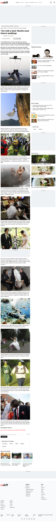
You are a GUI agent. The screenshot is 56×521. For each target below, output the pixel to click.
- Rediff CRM (27, 494)
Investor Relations (27, 515)
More (40, 2)
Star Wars (5, 443)
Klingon (22, 443)
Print (29, 434)
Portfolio (2, 509)
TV (37, 2)
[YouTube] (31, 519)
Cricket (42, 492)
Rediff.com (43, 514)
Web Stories (34, 153)
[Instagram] (29, 519)
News (22, 2)
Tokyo (34, 129)
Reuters (4, 446)
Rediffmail (27, 486)
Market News (3, 505)
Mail (19, 2)
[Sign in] (54, 2)
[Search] (51, 2)
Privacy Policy (12, 515)
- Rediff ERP (27, 495)
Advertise (8, 514)
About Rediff (2, 515)
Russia (40, 129)
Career (11, 505)
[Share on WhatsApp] (21, 519)
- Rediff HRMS (28, 492)
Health (11, 502)
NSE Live (2, 504)
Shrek (11, 443)
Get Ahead (43, 494)
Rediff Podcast (44, 499)
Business (43, 487)
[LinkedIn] (34, 519)
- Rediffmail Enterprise (29, 489)
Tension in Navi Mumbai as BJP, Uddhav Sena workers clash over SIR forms (43, 109)
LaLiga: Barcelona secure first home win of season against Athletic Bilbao (42, 106)
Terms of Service (19, 515)
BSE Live (2, 502)
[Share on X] (24, 519)
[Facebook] (26, 519)
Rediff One (27, 487)
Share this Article (6, 38)
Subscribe (4, 436)
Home (17, 2)
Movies (42, 489)
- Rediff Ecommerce (29, 491)
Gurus (36, 2)
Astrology (43, 497)
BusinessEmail (32, 2)
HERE (16, 443)
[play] (43, 159)
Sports (42, 491)
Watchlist (2, 507)
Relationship (12, 507)
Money (26, 2)
